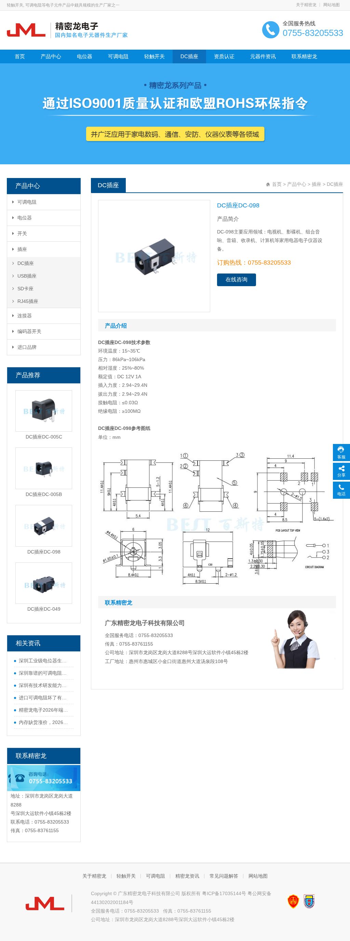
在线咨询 (236, 279)
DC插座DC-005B (44, 494)
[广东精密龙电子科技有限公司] (67, 29)
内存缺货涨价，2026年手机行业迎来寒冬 (44, 722)
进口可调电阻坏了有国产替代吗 (44, 697)
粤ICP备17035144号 (224, 893)
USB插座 (27, 276)
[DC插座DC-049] (43, 583)
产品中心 (51, 56)
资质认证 (224, 56)
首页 (20, 56)
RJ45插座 (27, 301)
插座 (22, 249)
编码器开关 (29, 331)
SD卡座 (25, 288)
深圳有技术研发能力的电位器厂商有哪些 (44, 685)
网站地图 (331, 4)
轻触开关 (154, 56)
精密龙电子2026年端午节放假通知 (44, 710)
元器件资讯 (263, 56)
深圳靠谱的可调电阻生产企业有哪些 (44, 673)
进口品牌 (27, 347)
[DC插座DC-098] (43, 526)
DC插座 (189, 56)
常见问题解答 (224, 876)
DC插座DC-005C (44, 437)
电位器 (84, 56)
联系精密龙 (304, 56)
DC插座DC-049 (43, 609)
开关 (22, 233)
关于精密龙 (306, 4)
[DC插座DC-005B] (43, 468)
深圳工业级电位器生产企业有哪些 (44, 660)
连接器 (24, 315)
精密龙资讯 (187, 876)
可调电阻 (118, 56)
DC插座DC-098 (43, 552)
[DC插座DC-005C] (43, 411)
